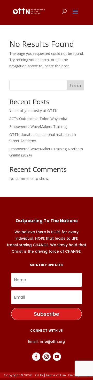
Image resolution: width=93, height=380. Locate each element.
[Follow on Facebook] (36, 356)
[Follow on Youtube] (57, 356)
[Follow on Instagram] (46, 356)
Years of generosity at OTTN (33, 110)
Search (75, 85)
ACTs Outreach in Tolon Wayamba (38, 118)
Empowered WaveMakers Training (38, 126)
